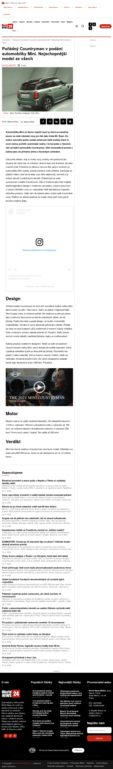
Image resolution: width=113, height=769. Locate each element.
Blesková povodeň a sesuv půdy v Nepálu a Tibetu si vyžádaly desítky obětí (33, 482)
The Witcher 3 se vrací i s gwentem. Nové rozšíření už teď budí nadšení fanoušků (70, 704)
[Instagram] (94, 24)
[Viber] (63, 121)
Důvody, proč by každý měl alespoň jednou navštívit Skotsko (42, 713)
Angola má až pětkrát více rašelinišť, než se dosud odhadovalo (34, 518)
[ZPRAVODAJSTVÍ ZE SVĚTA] (5, 26)
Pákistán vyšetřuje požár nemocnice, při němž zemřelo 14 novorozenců (31, 595)
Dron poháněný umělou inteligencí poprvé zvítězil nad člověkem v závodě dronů (43, 693)
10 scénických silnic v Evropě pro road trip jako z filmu (43, 702)
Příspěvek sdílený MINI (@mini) (39, 286)
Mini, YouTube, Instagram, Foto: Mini (24, 113)
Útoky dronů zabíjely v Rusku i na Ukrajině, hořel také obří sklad (35, 556)
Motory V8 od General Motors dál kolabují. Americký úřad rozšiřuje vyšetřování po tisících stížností (70, 715)
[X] (90, 28)
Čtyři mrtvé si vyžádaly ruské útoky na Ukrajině (26, 634)
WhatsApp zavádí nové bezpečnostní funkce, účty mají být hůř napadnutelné (71, 693)
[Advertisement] (94, 66)
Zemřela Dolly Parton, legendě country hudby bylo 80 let (31, 645)
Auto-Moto (6, 40)
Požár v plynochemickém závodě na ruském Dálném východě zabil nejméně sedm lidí (36, 609)
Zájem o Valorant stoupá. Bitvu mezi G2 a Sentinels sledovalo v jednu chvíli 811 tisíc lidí (43, 734)
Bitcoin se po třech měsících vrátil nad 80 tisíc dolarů (29, 506)
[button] (82, 26)
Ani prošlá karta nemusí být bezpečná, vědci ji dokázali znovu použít (70, 723)
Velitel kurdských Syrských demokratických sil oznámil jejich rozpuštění (33, 581)
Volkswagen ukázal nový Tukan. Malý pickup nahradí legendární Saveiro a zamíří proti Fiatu (71, 734)
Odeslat (99, 738)
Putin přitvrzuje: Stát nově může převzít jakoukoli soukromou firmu (36, 567)
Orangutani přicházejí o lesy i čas (19, 657)
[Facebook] (90, 24)
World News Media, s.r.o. (23, 763)
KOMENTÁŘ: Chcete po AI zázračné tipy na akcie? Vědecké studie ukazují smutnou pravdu (36, 543)
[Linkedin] (56, 121)
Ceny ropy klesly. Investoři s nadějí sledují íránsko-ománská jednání (36, 494)
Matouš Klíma (13, 122)
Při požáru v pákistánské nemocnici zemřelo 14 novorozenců (33, 622)
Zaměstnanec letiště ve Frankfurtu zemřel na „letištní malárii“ (33, 530)
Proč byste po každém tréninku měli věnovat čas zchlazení (43, 723)
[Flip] (70, 121)
